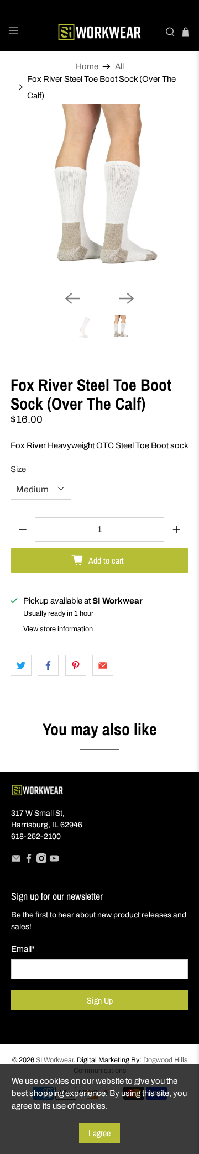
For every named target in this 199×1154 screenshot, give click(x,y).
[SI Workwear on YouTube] (54, 861)
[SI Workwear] (99, 32)
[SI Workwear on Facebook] (29, 861)
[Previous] (72, 298)
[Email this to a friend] (102, 665)
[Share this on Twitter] (21, 665)
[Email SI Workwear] (16, 861)
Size (18, 469)
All (119, 66)
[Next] (126, 298)
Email (23, 949)
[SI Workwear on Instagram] (41, 861)
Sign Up (100, 1000)
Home (87, 66)
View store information (58, 629)
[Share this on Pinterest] (75, 665)
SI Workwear (55, 1060)
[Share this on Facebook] (48, 665)
